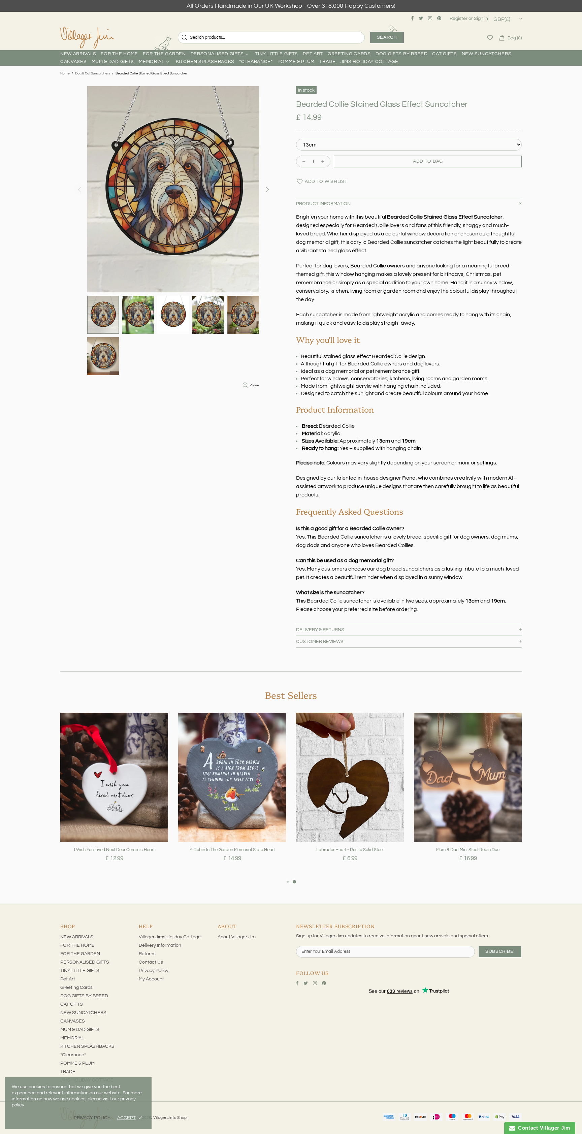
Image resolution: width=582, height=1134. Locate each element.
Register (458, 18)
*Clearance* (73, 1054)
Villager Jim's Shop (87, 38)
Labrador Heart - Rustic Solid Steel (350, 849)
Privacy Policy (153, 970)
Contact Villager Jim (542, 1128)
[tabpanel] (114, 795)
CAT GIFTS (71, 1004)
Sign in (481, 18)
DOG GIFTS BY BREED (84, 996)
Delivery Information (160, 945)
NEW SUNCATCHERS (83, 1012)
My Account (151, 979)
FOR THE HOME (77, 945)
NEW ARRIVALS (76, 937)
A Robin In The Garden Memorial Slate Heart (232, 849)
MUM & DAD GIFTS (79, 1029)
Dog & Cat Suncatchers (92, 73)
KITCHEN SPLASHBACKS (87, 1046)
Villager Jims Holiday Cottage (170, 937)
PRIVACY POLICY (92, 1117)
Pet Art (67, 979)
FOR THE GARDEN (80, 953)
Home (65, 73)
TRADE (67, 1071)
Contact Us (151, 962)
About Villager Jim (237, 937)
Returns (147, 953)
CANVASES (72, 1021)
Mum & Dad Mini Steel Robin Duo (467, 849)
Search (387, 37)
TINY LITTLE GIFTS (79, 970)
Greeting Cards (76, 987)
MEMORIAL (72, 1038)
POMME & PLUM (77, 1063)
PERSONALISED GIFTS (84, 962)
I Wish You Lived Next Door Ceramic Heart (114, 849)
